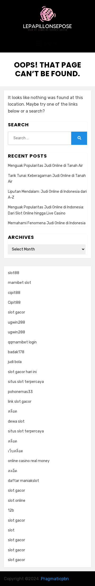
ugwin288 (16, 322)
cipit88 (14, 292)
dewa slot (16, 421)
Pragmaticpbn (55, 578)
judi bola (15, 362)
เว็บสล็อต (15, 451)
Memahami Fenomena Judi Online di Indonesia (47, 223)
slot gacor (16, 312)
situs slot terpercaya (26, 381)
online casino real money (29, 461)
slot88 (13, 273)
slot (11, 530)
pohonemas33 (20, 392)
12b (11, 510)
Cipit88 (14, 302)
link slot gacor (19, 401)
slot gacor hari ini (22, 372)
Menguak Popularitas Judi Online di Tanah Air (45, 165)
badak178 (16, 352)
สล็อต (12, 411)
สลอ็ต (12, 471)
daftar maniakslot (23, 480)
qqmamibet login (22, 342)
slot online (16, 500)
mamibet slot (19, 282)
